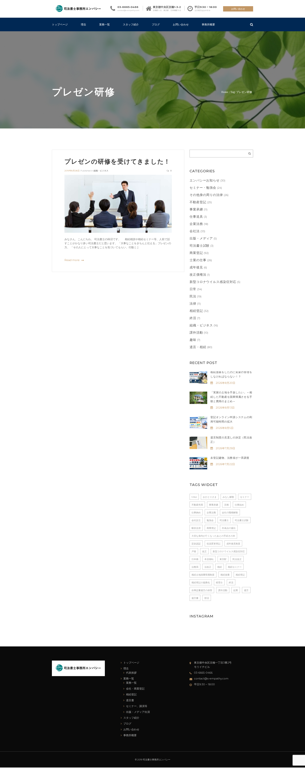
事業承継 (196, 209)
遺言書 (195, 598)
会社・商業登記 (135, 688)
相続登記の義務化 (201, 582)
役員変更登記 (213, 543)
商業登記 (196, 253)
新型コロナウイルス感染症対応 (213, 282)
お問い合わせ (238, 8)
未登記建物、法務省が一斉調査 (229, 457)
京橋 (226, 504)
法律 (193, 304)
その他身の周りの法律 (206, 195)
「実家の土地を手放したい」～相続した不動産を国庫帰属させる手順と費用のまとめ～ (231, 397)
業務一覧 (104, 24)
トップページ (60, 24)
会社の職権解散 (230, 512)
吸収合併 (196, 528)
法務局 (195, 566)
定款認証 (196, 543)
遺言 (246, 590)
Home (224, 91)
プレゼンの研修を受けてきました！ (117, 161)
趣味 (193, 340)
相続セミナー (235, 566)
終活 (193, 318)
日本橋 (195, 559)
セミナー (244, 497)
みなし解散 (228, 497)
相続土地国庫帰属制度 (203, 574)
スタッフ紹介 (131, 24)
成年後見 (196, 267)
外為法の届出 (229, 528)
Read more (72, 260)
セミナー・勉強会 (203, 188)
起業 (235, 590)
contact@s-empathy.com (128, 10)
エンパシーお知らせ (205, 180)
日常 (193, 289)
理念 (83, 24)
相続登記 (196, 311)
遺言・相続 (198, 347)
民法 (193, 296)
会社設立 (196, 520)
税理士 (219, 582)
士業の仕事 (198, 260)
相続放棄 (225, 574)
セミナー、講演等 (136, 706)
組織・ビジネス (101, 170)
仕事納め (196, 512)
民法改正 (237, 559)
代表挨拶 (131, 672)
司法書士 (224, 520)
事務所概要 (208, 24)
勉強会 (210, 520)
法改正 (207, 566)
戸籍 (194, 551)
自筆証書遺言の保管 (202, 590)
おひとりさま (210, 497)
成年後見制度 (233, 543)
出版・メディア (201, 238)
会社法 (195, 231)
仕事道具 (196, 217)
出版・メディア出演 (138, 712)
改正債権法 (198, 275)
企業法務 (196, 224)
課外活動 (196, 333)
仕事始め (239, 504)
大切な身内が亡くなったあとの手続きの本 (213, 535)
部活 (206, 598)
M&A (194, 497)
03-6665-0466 (127, 6)
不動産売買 (197, 504)
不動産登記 (198, 202)
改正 (204, 551)
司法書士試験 (200, 246)
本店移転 (209, 559)
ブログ (156, 24)
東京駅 (223, 559)
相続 (219, 566)
